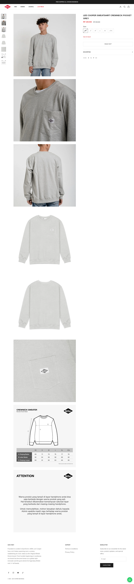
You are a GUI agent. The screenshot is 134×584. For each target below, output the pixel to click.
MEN (15, 6)
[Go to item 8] (3, 62)
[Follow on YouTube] (18, 573)
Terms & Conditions (71, 549)
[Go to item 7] (3, 55)
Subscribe (107, 565)
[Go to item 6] (3, 49)
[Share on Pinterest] (93, 58)
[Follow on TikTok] (23, 573)
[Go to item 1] (3, 16)
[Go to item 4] (3, 36)
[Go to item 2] (3, 23)
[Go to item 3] (3, 29)
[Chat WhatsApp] (129, 579)
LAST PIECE (40, 6)
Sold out (107, 44)
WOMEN (23, 6)
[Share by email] (96, 58)
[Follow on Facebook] (8, 573)
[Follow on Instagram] (13, 573)
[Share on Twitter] (91, 58)
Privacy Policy (69, 552)
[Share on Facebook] (88, 58)
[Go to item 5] (3, 42)
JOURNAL (31, 6)
